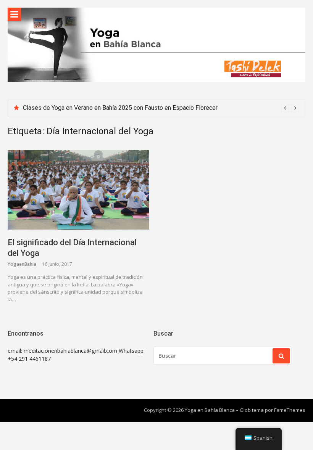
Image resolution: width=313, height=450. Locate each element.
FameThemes (289, 410)
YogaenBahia (22, 264)
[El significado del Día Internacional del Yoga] (78, 190)
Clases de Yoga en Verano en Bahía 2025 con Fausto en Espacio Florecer (120, 107)
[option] (161, 108)
